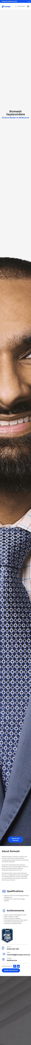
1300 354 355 (21, 6)
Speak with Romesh (15, 839)
